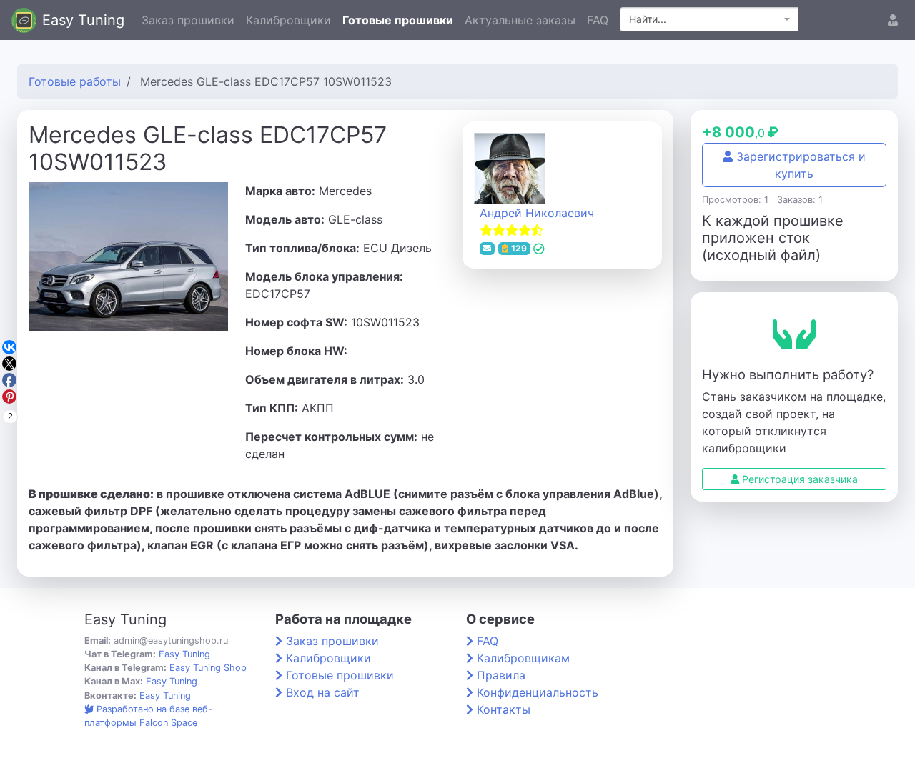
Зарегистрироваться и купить (799, 165)
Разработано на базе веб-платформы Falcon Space (148, 716)
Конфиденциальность (537, 692)
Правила (501, 675)
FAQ (597, 20)
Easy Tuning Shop (208, 667)
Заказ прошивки (188, 20)
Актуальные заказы (520, 20)
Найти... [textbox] (647, 19)
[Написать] (487, 248)
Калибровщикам (523, 658)
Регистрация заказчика (798, 479)
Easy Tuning (83, 20)
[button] (893, 20)
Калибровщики (288, 20)
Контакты (503, 709)
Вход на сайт (323, 692)
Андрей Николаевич (537, 213)
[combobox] (709, 19)
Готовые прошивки (397, 20)
